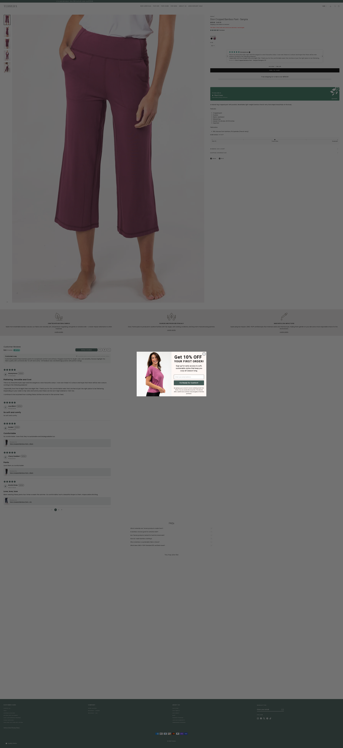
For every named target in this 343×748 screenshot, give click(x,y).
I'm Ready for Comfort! (189, 383)
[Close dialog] (204, 354)
